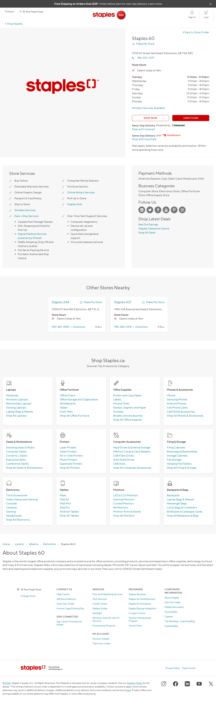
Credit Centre (99, 603)
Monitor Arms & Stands (127, 511)
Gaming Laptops (16, 407)
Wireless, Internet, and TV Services (106, 619)
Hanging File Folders (179, 463)
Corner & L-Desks (16, 455)
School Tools (135, 625)
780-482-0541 (123, 326)
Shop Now (150, 117)
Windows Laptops (17, 399)
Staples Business (137, 594)
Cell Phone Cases (177, 407)
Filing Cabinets (176, 447)
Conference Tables (17, 463)
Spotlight (97, 613)
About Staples (172, 597)
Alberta (33, 544)
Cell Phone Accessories (181, 411)
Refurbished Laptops (19, 403)
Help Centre (63, 594)
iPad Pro (65, 507)
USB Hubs (119, 463)
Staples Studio (99, 608)
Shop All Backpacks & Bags (183, 515)
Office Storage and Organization (79, 399)
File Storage (174, 459)
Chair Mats (66, 411)
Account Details (100, 638)
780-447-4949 (60, 326)
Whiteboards (68, 403)
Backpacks (173, 495)
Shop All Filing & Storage (181, 467)
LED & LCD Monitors (125, 495)
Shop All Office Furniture (74, 415)
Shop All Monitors (124, 515)
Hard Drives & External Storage (131, 447)
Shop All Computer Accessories (132, 467)
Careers (169, 616)
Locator (19, 544)
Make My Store (145, 43)
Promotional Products (103, 625)
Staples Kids (74, 204)
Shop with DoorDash (144, 139)
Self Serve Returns (66, 598)
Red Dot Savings (148, 224)
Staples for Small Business (142, 598)
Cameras (11, 507)
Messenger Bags (177, 503)
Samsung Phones (177, 399)
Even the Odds (172, 602)
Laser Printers (68, 447)
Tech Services (99, 598)
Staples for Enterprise (140, 603)
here (128, 690)
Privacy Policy (172, 668)
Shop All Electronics (18, 519)
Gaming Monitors (123, 499)
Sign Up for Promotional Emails (69, 623)
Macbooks (12, 395)
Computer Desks (16, 451)
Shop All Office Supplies (127, 419)
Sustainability (171, 625)
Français (9, 11)
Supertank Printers (71, 463)
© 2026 (7, 683)
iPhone (171, 395)
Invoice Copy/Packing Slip (70, 608)
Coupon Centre (137, 613)
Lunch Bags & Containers (182, 507)
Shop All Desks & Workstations (24, 467)
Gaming (11, 511)
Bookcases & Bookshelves (182, 451)
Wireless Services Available (148, 108)
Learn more (155, 3)
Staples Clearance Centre (153, 228)
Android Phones (176, 403)
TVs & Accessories (17, 495)
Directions (190, 117)
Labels (117, 399)
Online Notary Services (81, 192)
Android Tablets (69, 511)
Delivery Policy (134, 683)
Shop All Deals (147, 232)
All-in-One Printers (71, 455)
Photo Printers (68, 459)
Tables (64, 407)
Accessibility (171, 611)
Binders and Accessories (128, 415)
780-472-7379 (145, 57)
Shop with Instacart (143, 129)
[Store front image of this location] (62, 87)
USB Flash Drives (123, 455)
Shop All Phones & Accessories (185, 415)
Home (6, 544)
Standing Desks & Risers (20, 447)
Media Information (174, 607)
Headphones (14, 515)
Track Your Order (65, 603)
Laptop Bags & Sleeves (19, 411)
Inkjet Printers (68, 451)
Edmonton (49, 544)
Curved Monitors (123, 503)
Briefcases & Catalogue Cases (184, 511)
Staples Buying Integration (142, 608)
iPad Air (64, 499)
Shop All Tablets (69, 515)
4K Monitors (120, 507)
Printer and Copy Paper (127, 395)
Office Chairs (67, 395)
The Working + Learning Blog (180, 621)
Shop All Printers (70, 467)
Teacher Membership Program (140, 619)
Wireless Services (25, 210)
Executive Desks (16, 459)
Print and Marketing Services (107, 594)
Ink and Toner (121, 403)
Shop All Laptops (16, 415)
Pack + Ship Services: (26, 216)
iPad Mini (65, 503)
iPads (63, 495)
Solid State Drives (123, 459)
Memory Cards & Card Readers (132, 451)
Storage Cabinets (177, 455)
